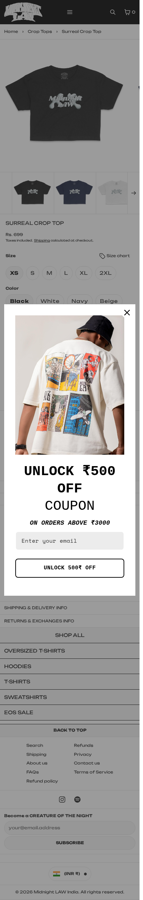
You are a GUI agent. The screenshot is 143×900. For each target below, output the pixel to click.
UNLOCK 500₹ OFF (70, 568)
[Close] (127, 312)
